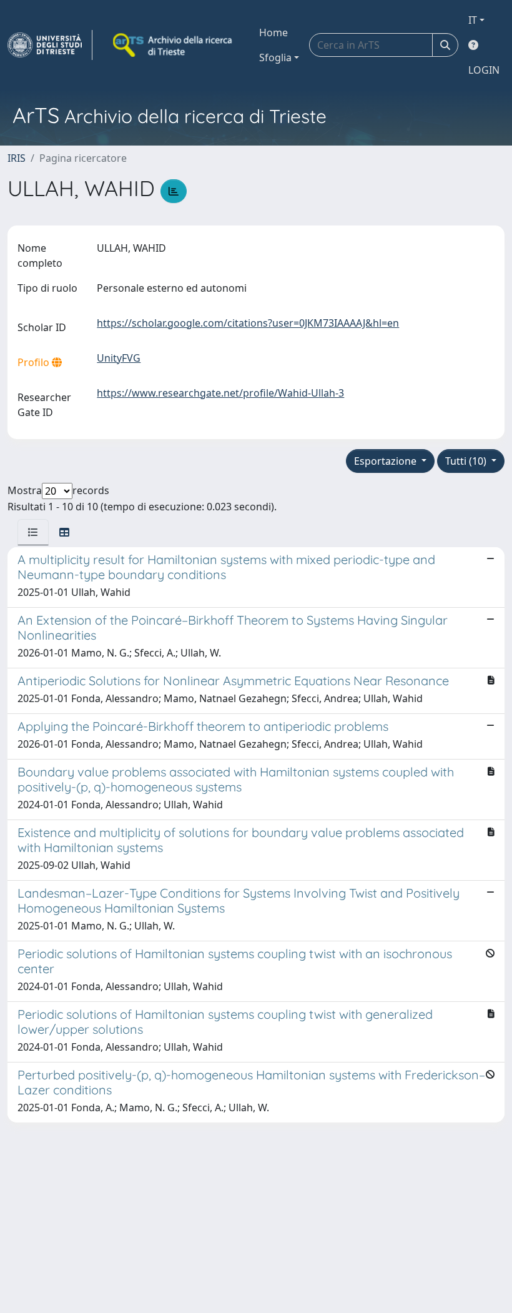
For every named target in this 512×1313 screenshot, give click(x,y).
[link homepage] (49, 45)
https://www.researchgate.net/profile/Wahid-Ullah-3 (220, 393)
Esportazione (386, 461)
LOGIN (484, 70)
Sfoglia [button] (275, 57)
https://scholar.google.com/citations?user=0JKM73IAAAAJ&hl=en (248, 323)
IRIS (16, 158)
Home (273, 32)
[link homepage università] (173, 45)
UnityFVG (118, 358)
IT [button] (472, 20)
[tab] (33, 532)
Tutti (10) (467, 461)
